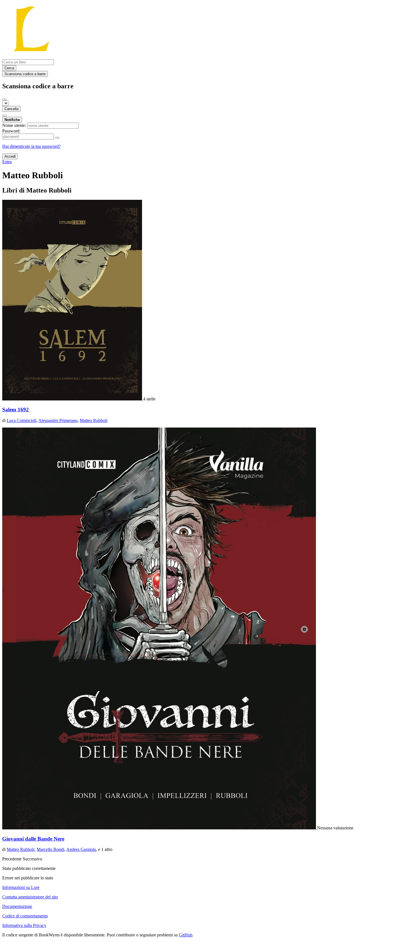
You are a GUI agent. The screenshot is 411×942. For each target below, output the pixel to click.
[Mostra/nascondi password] (57, 138)
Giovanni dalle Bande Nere (33, 839)
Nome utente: (14, 125)
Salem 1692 (15, 409)
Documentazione (17, 906)
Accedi (10, 156)
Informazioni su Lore (20, 887)
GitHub (185, 934)
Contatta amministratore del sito (30, 896)
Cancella (11, 109)
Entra (7, 161)
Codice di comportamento (25, 915)
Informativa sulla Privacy (24, 925)
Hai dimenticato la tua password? (31, 146)
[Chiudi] (4, 99)
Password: (11, 131)
